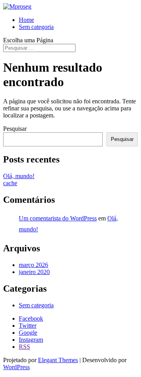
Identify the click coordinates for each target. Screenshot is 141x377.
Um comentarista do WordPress (58, 218)
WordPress (16, 367)
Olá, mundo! (18, 176)
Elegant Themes (58, 360)
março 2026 (33, 265)
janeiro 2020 (34, 272)
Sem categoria (36, 26)
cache (10, 183)
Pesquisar (15, 128)
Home (26, 19)
